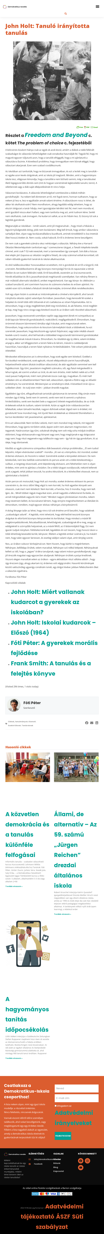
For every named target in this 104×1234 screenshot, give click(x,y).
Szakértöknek (14, 725)
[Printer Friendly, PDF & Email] (87, 127)
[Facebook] (80, 1161)
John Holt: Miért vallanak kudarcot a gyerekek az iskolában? (47, 602)
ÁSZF (63, 1217)
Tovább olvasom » (13, 886)
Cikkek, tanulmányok (18, 721)
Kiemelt (32, 721)
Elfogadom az (74, 1115)
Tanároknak (27, 725)
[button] (97, 6)
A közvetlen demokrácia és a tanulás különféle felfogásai (27, 834)
